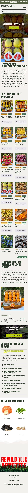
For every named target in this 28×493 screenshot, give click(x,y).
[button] (25, 7)
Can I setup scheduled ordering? (12, 380)
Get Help (14, 477)
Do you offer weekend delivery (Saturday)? (12, 392)
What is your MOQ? (9, 365)
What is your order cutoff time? (12, 388)
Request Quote (6, 122)
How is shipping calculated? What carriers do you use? (13, 372)
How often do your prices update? (13, 368)
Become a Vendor (14, 480)
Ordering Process (14, 475)
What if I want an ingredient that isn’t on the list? (14, 376)
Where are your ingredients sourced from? (13, 351)
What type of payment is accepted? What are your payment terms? (14, 384)
